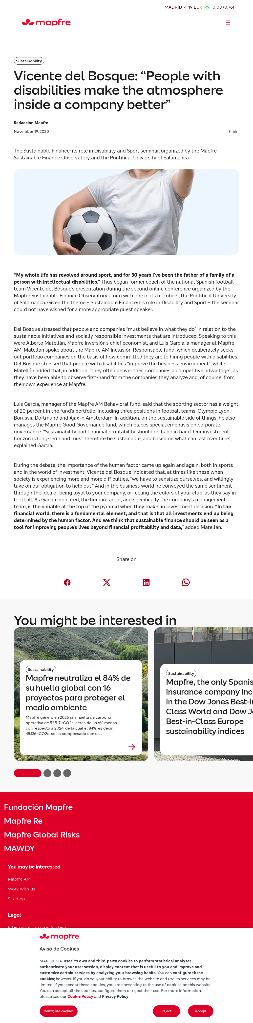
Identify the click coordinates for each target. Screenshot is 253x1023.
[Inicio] (24, 22)
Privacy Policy (115, 996)
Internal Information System (37, 927)
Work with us (21, 889)
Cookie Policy (80, 996)
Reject (167, 1011)
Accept (201, 1011)
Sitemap (16, 899)
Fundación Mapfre (38, 807)
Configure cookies (59, 1011)
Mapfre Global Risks (42, 835)
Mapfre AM (19, 879)
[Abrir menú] (228, 23)
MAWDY (19, 848)
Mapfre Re (23, 821)
